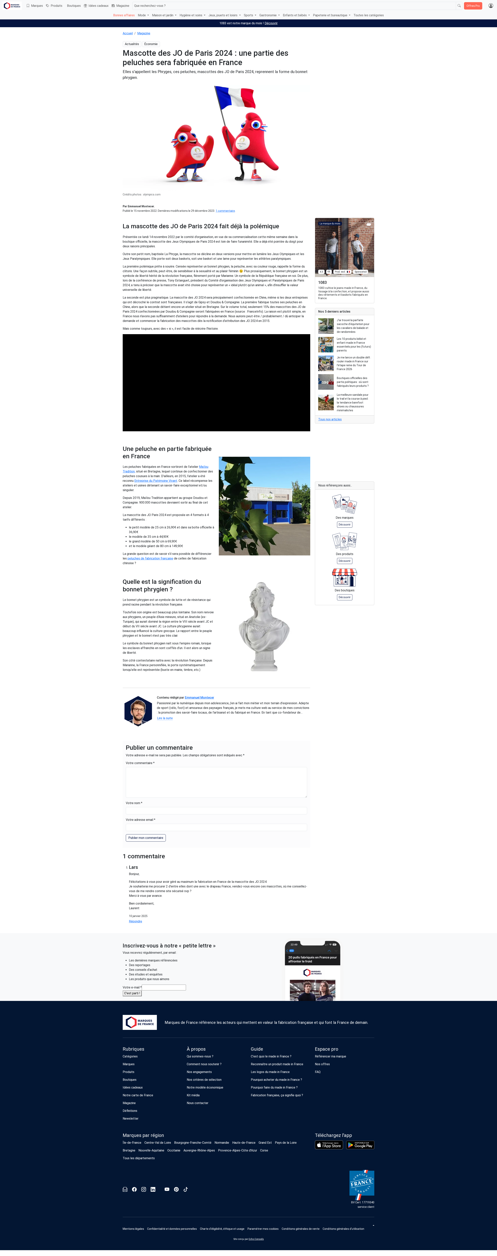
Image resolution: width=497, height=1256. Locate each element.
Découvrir (271, 23)
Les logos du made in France (270, 1072)
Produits (56, 6)
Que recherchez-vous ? (150, 6)
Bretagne (129, 1150)
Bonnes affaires (124, 15)
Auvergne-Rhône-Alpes (199, 1150)
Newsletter (130, 1118)
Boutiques (74, 6)
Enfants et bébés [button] (295, 15)
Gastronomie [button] (268, 15)
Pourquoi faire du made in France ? (274, 1087)
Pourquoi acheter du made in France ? (276, 1080)
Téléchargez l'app (333, 1135)
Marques (37, 6)
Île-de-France (132, 1142)
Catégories (130, 1056)
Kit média (193, 1095)
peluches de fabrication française (150, 558)
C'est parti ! (132, 993)
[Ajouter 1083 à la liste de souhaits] (369, 224)
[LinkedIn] (153, 1190)
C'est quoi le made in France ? (271, 1056)
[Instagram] (143, 1190)
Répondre (135, 921)
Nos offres (322, 1064)
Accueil (128, 33)
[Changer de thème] (373, 1225)
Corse (264, 1150)
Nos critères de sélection (204, 1080)
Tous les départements (139, 1158)
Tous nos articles (330, 419)
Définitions (130, 1111)
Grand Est (265, 1142)
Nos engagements (199, 1072)
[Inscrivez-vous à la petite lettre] (125, 1190)
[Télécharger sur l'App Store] (329, 1144)
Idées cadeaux (99, 6)
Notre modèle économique (205, 1087)
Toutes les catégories (369, 15)
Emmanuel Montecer (199, 697)
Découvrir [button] (345, 524)
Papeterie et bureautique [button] (330, 15)
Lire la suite (165, 718)
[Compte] (491, 5)
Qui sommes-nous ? (200, 1056)
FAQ (318, 1072)
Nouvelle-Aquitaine (151, 1150)
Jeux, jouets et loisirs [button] (223, 15)
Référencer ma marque (330, 1056)
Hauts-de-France (243, 1142)
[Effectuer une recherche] (459, 6)
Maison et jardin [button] (163, 15)
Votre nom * (134, 803)
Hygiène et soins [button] (191, 15)
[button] (263, 1229)
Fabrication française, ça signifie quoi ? (277, 1095)
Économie (151, 44)
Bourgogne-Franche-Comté (192, 1142)
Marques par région (143, 1135)
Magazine (122, 6)
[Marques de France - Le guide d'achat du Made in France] (12, 6)
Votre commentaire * (140, 763)
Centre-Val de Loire (157, 1142)
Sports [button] (249, 15)
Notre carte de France (138, 1095)
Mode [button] (142, 15)
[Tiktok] (185, 1190)
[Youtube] (167, 1190)
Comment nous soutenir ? (204, 1064)
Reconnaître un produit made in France (277, 1064)
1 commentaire (225, 210)
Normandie (222, 1142)
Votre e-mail (132, 987)
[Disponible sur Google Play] (360, 1145)
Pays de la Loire (286, 1142)
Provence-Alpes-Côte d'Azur (237, 1150)
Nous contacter (197, 1103)
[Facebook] (134, 1190)
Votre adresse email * (140, 820)
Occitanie (173, 1150)
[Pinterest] (176, 1190)
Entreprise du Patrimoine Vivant (155, 481)
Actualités (132, 44)
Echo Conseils (256, 1239)
